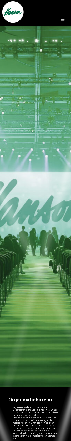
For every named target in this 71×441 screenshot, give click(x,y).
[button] (62, 20)
